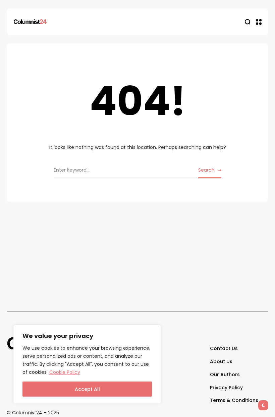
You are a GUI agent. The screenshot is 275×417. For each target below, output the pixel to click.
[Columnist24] (30, 21)
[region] (87, 364)
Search (206, 170)
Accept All (87, 389)
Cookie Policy (64, 372)
